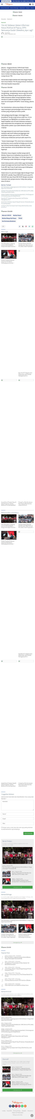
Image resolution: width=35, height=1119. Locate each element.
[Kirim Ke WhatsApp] (32, 226)
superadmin (7, 33)
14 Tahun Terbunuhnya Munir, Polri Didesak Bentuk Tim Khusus (18, 975)
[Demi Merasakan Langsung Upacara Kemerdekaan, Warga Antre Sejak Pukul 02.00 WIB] (9, 237)
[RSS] (25, 1106)
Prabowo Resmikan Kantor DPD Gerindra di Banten (18, 980)
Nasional (3, 22)
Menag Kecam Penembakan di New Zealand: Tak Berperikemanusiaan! (17, 963)
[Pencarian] (33, 4)
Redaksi (24, 1111)
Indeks (3, 1111)
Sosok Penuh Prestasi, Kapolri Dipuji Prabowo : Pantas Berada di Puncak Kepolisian (17, 202)
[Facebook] (10, 1106)
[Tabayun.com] (9, 4)
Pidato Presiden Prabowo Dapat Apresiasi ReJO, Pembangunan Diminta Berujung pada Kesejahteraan (17, 195)
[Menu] (2, 4)
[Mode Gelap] (30, 4)
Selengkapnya (17, 887)
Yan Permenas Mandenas (9, 221)
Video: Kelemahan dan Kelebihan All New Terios (16, 985)
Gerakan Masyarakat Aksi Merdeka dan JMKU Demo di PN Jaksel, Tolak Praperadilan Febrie (17, 191)
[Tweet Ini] (23, 226)
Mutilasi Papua (17, 215)
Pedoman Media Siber (17, 1112)
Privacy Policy (16, 1111)
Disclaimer (30, 1111)
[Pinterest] (16, 1106)
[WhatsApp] (22, 1106)
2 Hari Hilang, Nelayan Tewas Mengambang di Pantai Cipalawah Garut (18, 969)
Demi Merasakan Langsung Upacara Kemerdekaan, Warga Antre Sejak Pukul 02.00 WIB (17, 187)
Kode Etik (9, 1111)
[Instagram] (19, 1106)
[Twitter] (13, 1106)
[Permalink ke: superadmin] (2, 33)
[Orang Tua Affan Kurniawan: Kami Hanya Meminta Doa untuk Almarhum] (26, 440)
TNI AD (20, 218)
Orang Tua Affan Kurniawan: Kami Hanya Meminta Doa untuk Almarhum (16, 206)
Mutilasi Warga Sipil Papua (9, 218)
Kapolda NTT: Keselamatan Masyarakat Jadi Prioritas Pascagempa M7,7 (14, 198)
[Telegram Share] (29, 226)
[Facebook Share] (19, 226)
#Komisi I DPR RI (6, 215)
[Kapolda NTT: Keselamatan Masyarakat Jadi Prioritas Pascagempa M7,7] (26, 310)
